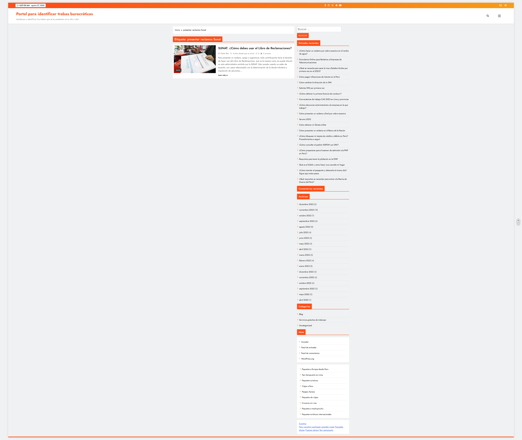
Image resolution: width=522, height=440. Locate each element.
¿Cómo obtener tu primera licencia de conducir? (320, 93)
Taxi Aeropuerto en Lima (312, 374)
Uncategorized (305, 325)
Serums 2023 (305, 119)
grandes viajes (327, 426)
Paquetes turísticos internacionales (316, 414)
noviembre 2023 (306, 209)
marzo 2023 (304, 254)
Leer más (222, 75)
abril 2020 (303, 299)
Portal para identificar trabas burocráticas (54, 14)
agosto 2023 (304, 226)
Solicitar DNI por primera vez (311, 88)
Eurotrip (302, 423)
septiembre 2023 (306, 221)
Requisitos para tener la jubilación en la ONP (318, 159)
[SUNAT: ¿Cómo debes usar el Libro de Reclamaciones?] (195, 59)
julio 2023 (303, 232)
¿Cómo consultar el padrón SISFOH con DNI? (319, 144)
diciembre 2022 (306, 271)
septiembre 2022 (307, 288)
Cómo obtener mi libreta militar (312, 124)
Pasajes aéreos (312, 430)
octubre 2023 (305, 215)
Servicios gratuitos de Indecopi (312, 319)
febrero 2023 (305, 260)
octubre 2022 (305, 283)
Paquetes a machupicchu (312, 408)
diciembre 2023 (306, 204)
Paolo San (225, 53)
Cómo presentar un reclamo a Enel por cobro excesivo (322, 113)
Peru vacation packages (310, 426)
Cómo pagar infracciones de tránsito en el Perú (319, 76)
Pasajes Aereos (308, 391)
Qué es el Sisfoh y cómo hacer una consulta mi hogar (322, 164)
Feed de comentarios (310, 353)
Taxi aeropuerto (326, 430)
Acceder (305, 341)
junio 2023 (304, 238)
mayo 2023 (304, 243)
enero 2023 (304, 266)
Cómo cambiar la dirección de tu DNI (315, 82)
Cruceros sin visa (309, 403)
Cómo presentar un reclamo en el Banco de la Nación (322, 130)
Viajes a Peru (307, 386)
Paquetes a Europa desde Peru (315, 369)
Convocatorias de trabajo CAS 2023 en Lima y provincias (324, 99)
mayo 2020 (304, 294)
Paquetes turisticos (310, 380)
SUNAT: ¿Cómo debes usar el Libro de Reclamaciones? (255, 48)
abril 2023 (303, 249)
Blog (178, 70)
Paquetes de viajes (310, 397)
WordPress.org (307, 358)
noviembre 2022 (306, 277)
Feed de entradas (308, 347)
